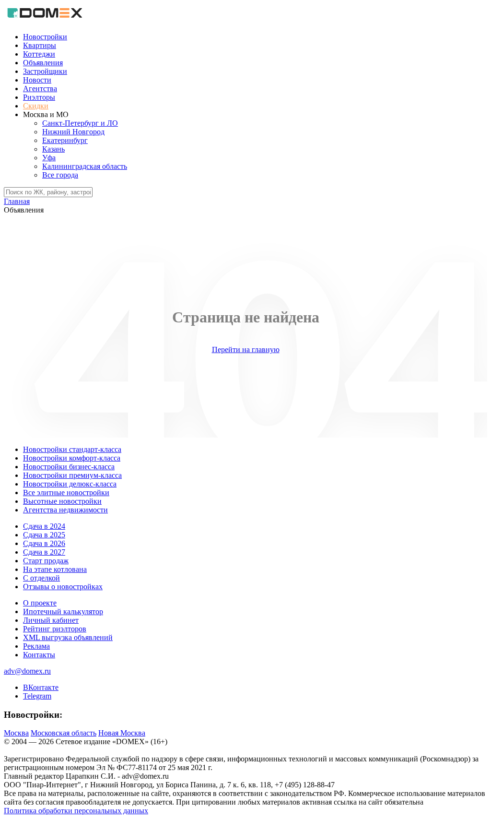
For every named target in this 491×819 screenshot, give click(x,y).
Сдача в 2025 (44, 535)
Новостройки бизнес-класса (69, 467)
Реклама (36, 646)
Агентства (40, 88)
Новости (37, 80)
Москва (16, 733)
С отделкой (41, 578)
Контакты (39, 655)
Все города (60, 175)
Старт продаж (46, 561)
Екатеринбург (65, 140)
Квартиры (39, 45)
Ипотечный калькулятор (63, 611)
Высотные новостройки (62, 501)
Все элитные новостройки (66, 492)
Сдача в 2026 (44, 543)
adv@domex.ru (27, 671)
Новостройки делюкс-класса (70, 484)
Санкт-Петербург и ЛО (80, 123)
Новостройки (45, 37)
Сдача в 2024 (44, 526)
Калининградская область (84, 166)
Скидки (35, 106)
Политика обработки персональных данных (76, 811)
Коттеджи (39, 54)
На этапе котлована (55, 569)
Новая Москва (121, 733)
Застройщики (45, 71)
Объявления (43, 63)
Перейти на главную (246, 349)
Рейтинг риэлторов (54, 629)
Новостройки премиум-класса (72, 475)
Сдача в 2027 (44, 552)
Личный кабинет (51, 620)
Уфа (49, 158)
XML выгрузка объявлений (68, 637)
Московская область (63, 733)
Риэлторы (39, 97)
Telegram (37, 696)
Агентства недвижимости (65, 510)
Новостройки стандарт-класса (72, 449)
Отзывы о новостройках (63, 586)
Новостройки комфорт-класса (71, 458)
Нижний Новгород (73, 132)
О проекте (40, 603)
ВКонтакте (40, 687)
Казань (53, 149)
